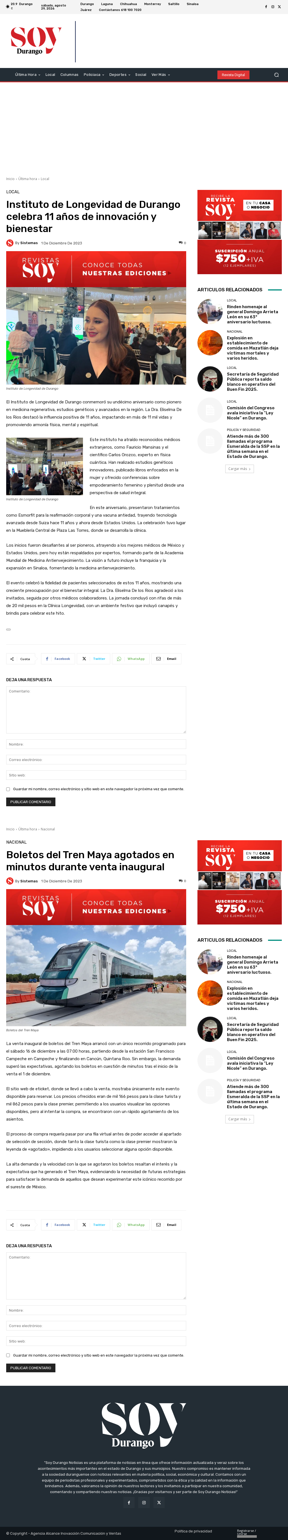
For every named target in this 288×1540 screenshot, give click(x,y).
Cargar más (237, 468)
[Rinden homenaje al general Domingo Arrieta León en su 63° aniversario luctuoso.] (210, 311)
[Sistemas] (10, 243)
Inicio (10, 178)
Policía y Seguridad (243, 429)
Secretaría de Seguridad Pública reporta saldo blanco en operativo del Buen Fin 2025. (253, 382)
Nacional (234, 331)
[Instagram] (272, 7)
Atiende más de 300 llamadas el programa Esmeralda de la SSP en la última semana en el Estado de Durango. (253, 446)
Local (45, 178)
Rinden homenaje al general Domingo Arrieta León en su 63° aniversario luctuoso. (252, 314)
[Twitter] (279, 7)
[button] (276, 74)
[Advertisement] (144, 127)
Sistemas (29, 243)
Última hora (27, 178)
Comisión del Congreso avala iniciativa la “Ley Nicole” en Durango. (250, 413)
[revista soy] (96, 269)
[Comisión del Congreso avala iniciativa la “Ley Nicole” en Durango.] (210, 410)
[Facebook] (266, 7)
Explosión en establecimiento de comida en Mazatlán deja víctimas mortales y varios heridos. (252, 348)
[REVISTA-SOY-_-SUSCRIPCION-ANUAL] (239, 232)
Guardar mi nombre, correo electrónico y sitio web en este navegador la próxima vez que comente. (98, 789)
